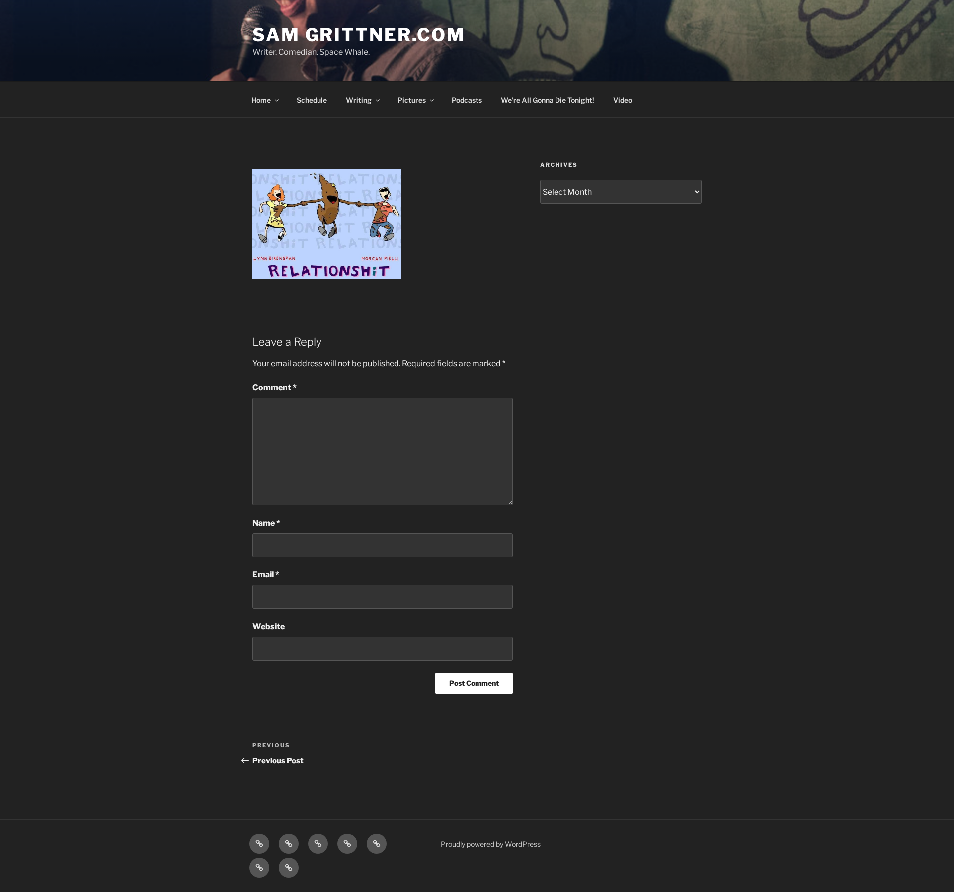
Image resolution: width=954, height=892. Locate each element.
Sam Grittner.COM (359, 35)
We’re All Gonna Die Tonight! (547, 100)
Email (265, 574)
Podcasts (467, 100)
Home (261, 100)
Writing (359, 100)
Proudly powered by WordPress (491, 844)
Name (266, 523)
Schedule (312, 100)
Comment (274, 387)
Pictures (412, 100)
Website (268, 626)
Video (622, 100)
